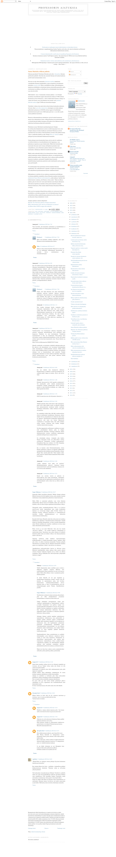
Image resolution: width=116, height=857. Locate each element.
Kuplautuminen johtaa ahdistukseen (76, 265)
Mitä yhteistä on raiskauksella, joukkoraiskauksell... (78, 307)
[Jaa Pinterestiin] (59, 209)
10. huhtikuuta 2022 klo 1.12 (50, 305)
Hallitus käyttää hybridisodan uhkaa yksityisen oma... (78, 244)
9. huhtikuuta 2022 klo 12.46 (50, 461)
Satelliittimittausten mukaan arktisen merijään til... (78, 355)
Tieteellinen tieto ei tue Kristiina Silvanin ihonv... (79, 320)
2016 (71, 381)
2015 (71, 383)
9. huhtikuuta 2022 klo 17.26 (52, 289)
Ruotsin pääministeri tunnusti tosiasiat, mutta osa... (78, 236)
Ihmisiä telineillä (74, 151)
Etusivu (46, 828)
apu (36, 211)
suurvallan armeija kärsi (41, 108)
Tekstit (72, 71)
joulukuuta (74, 214)
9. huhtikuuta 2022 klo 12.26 (50, 401)
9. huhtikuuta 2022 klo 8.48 (45, 263)
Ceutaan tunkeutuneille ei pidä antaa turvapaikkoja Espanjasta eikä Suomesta (60, 54)
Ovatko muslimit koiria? (77, 302)
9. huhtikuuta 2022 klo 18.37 (52, 730)
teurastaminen (56, 212)
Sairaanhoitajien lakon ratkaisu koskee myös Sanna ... (78, 282)
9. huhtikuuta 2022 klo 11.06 (50, 380)
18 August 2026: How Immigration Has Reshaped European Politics (77, 130)
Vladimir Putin (38, 214)
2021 (71, 369)
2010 (71, 395)
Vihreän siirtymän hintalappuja (78, 304)
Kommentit (73, 74)
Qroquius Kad (36, 693)
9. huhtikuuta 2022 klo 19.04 (53, 592)
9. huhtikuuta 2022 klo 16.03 (45, 759)
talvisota (42, 212)
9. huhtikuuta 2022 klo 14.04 (47, 693)
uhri (62, 212)
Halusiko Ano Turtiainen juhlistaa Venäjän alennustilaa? (42, 202)
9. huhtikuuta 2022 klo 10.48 (50, 367)
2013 (71, 388)
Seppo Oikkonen (36, 492)
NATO (61, 211)
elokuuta (73, 224)
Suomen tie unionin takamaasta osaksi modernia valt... (78, 257)
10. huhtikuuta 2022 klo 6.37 (47, 246)
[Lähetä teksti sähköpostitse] (49, 209)
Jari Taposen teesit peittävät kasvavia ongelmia (77, 290)
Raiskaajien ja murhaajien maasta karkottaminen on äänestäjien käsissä (59, 47)
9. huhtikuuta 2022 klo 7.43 (45, 224)
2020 (71, 371)
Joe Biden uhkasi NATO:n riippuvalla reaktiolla (40, 206)
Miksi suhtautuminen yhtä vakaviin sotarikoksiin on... (78, 347)
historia (40, 211)
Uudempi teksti (32, 828)
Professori (39, 237)
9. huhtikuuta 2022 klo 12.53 (50, 473)
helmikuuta (74, 364)
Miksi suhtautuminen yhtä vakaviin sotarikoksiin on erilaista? (43, 204)
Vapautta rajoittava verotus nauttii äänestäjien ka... (79, 249)
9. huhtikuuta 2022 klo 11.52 (50, 394)
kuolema (46, 211)
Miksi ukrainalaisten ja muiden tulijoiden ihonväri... (78, 351)
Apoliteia (34, 759)
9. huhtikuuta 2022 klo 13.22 (46, 662)
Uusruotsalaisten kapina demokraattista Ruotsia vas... (78, 286)
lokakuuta (74, 219)
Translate (80, 94)
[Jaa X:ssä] (55, 209)
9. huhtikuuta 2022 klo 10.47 (48, 492)
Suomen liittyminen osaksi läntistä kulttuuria (77, 294)
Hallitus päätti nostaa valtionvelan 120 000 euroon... (79, 339)
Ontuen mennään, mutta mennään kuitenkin (76, 165)
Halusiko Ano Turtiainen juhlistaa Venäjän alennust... (79, 330)
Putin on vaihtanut (54, 134)
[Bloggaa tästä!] (54, 209)
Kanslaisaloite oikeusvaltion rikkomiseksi (78, 269)
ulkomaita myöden (49, 81)
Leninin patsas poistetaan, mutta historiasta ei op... (79, 240)
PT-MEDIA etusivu (75, 139)
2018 (71, 376)
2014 (71, 386)
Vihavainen (73, 146)
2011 (71, 393)
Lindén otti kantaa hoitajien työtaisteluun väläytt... (78, 273)
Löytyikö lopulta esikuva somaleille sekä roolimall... (78, 324)
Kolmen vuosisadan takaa (75, 148)
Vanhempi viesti (61, 828)
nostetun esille (36, 85)
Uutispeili (72, 157)
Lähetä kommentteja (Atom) (38, 832)
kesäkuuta (74, 229)
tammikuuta (74, 366)
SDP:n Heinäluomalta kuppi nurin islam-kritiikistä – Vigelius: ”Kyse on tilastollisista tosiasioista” (78, 160)
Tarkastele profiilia (74, 121)
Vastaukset (37, 234)
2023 (71, 210)
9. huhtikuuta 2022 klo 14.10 (50, 707)
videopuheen (57, 74)
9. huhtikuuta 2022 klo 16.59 (49, 565)
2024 (71, 208)
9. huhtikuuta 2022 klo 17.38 (50, 716)
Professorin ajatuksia (58, 7)
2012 (71, 390)
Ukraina (30, 214)
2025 (71, 205)
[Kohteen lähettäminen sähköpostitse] (52, 209)
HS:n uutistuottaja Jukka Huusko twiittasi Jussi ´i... (79, 343)
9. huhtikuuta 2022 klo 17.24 (52, 237)
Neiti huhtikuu (74, 358)
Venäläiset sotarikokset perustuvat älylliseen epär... (79, 315)
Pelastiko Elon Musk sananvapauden (76, 253)
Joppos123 (35, 662)
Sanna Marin (31, 212)
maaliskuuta (74, 361)
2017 (71, 378)
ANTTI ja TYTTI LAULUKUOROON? (75, 168)
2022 (71, 212)
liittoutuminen (54, 211)
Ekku (38, 246)
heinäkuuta (74, 226)
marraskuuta (74, 217)
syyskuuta (74, 221)
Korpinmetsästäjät (74, 153)
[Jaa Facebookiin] (57, 209)
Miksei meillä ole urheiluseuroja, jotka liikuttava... (79, 298)
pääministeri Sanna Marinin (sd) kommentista (39, 178)
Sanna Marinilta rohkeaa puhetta (79, 327)
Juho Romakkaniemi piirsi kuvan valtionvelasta (79, 261)
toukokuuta (74, 231)
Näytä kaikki (85, 173)
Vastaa (34, 230)
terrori (48, 212)
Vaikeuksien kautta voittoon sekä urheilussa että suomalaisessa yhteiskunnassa (60, 61)
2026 (71, 203)
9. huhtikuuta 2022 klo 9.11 (45, 328)
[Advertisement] (58, 29)
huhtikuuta (74, 233)
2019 (71, 374)
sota (37, 212)
